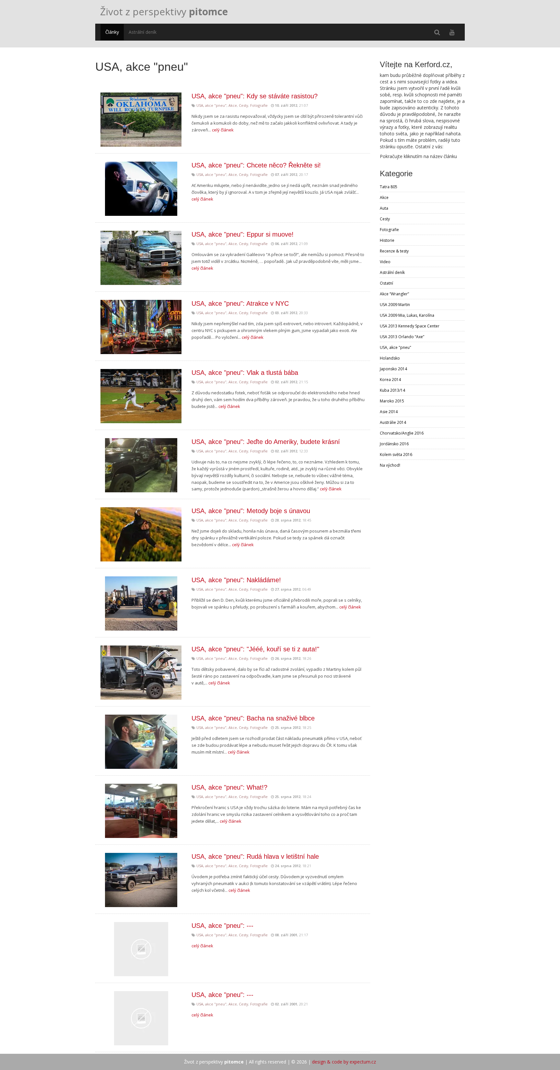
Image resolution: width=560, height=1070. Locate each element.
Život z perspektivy (164, 11)
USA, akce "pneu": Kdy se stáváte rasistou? (255, 96)
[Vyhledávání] (437, 32)
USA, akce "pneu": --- (222, 925)
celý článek (223, 130)
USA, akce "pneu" (211, 105)
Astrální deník (143, 32)
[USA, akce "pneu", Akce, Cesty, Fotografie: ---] (141, 949)
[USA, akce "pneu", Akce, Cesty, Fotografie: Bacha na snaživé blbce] (141, 742)
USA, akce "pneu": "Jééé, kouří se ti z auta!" (255, 649)
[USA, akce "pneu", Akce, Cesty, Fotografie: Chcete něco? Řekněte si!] (141, 189)
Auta (384, 208)
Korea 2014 (390, 379)
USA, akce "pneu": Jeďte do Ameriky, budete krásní (266, 441)
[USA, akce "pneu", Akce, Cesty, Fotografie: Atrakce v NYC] (141, 327)
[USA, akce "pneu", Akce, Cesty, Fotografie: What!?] (141, 811)
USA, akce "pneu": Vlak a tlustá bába (245, 372)
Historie (387, 240)
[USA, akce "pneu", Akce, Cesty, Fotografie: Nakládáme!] (141, 603)
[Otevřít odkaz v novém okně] (452, 32)
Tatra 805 (388, 187)
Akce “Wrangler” (394, 294)
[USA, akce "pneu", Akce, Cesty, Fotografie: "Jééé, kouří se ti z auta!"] (141, 673)
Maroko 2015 (392, 401)
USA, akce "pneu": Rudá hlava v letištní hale (255, 856)
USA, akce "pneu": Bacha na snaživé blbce (253, 718)
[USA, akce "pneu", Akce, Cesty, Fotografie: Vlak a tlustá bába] (141, 396)
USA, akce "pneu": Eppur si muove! (243, 234)
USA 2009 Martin (395, 304)
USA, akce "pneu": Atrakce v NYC (240, 303)
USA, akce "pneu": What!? (229, 787)
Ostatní (386, 283)
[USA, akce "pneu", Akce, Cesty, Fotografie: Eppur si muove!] (141, 258)
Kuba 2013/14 (392, 390)
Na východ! (390, 465)
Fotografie (259, 105)
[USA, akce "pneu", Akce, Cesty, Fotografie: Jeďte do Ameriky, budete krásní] (141, 465)
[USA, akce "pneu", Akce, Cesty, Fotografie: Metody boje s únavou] (141, 534)
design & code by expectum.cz (344, 1062)
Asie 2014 (389, 411)
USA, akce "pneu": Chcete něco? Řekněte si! (256, 165)
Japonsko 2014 (393, 369)
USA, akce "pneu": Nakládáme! (236, 580)
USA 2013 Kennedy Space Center (409, 326)
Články (112, 32)
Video (385, 261)
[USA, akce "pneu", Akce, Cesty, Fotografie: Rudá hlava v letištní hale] (141, 880)
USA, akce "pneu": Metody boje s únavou (251, 510)
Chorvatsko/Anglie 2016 (402, 433)
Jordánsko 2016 (394, 444)
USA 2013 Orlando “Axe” (402, 336)
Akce (232, 105)
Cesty (243, 105)
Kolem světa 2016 (396, 454)
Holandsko (390, 358)
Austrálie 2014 (393, 422)
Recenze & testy (394, 251)
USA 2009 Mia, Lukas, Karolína (407, 315)
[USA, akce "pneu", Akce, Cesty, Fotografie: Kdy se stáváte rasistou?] (141, 119)
